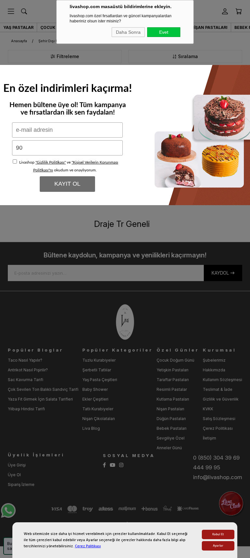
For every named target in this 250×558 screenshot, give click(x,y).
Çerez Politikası (88, 546)
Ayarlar (218, 545)
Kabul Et (218, 534)
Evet (163, 32)
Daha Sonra (128, 32)
